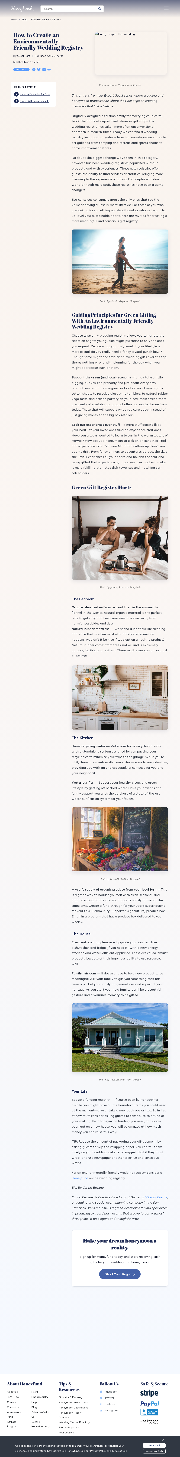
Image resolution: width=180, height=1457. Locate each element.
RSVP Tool (13, 1396)
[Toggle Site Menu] (166, 9)
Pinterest (111, 1404)
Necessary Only (154, 1451)
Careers (11, 1402)
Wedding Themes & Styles (46, 19)
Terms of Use (119, 1450)
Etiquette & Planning (70, 1397)
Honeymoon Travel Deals (73, 1402)
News (34, 1391)
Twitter (109, 1397)
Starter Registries (69, 1427)
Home (14, 19)
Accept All (154, 1445)
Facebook (111, 1391)
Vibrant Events (156, 1197)
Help (34, 1402)
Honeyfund (80, 1178)
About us (12, 1391)
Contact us (13, 1407)
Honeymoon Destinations (73, 1407)
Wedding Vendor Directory (74, 1422)
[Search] (100, 9)
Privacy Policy (98, 1450)
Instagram (111, 1410)
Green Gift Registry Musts (34, 100)
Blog (24, 19)
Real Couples (66, 1432)
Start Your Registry (120, 1274)
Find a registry (39, 1396)
